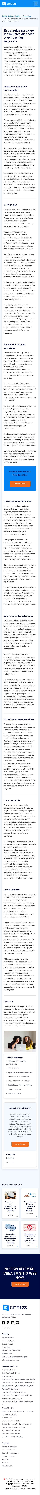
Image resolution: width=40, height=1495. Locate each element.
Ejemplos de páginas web (11, 1350)
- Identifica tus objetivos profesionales (16, 1062)
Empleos (8, 1456)
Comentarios (6, 1347)
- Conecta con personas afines (19, 1085)
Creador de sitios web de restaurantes (16, 1424)
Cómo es (9, 1162)
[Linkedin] (13, 1323)
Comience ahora (20, 484)
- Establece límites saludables (18, 1081)
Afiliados (5, 1459)
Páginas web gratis (9, 1370)
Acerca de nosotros (9, 1447)
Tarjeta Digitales (7, 1408)
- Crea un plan (12, 1068)
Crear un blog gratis (9, 1414)
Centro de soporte (9, 1450)
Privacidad (15, 1488)
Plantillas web (7, 1354)
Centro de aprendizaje (11, 16)
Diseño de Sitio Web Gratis (11, 1434)
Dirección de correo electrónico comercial (17, 1411)
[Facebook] (3, 1323)
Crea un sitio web (20, 1144)
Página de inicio (7, 1338)
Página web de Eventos (10, 1389)
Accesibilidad (31, 1488)
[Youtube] (17, 1323)
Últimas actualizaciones (10, 1360)
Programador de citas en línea (13, 1427)
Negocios (27, 16)
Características (7, 1344)
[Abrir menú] (36, 3)
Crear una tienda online (10, 1373)
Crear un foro (7, 1418)
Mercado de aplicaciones (15, 1357)
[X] (8, 1323)
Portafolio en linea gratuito (12, 1398)
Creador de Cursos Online (11, 1421)
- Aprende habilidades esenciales (19, 1072)
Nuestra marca (7, 1466)
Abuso (23, 1488)
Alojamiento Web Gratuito (11, 1430)
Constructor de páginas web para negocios (18, 1383)
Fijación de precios (9, 1341)
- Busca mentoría (13, 1093)
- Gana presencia (13, 1089)
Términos (8, 1488)
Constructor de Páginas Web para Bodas (17, 1395)
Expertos (5, 1463)
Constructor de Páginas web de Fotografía (17, 1386)
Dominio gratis (7, 1376)
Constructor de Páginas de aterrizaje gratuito (18, 1379)
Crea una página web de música (14, 1392)
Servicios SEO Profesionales (12, 1437)
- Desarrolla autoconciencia (17, 1077)
